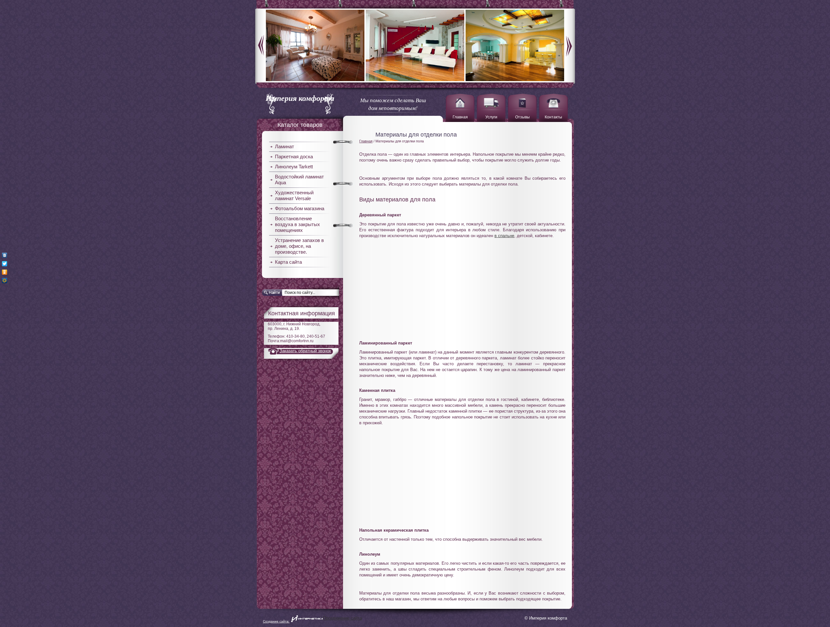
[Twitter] (4, 263)
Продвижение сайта (342, 618)
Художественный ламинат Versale (294, 195)
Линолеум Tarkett (294, 166)
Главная (366, 141)
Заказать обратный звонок (305, 350)
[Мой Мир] (4, 280)
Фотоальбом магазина (299, 208)
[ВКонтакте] (4, 255)
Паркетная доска (294, 156)
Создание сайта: (276, 621)
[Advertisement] (462, 285)
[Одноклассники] (4, 272)
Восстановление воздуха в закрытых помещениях (297, 224)
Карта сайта (288, 262)
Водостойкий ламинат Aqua (299, 179)
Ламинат (284, 146)
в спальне (504, 235)
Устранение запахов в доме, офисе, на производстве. (299, 246)
